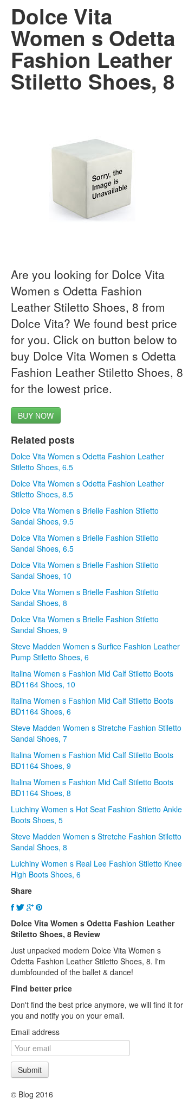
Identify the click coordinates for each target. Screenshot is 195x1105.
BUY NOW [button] (36, 415)
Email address (35, 1031)
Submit (30, 1069)
